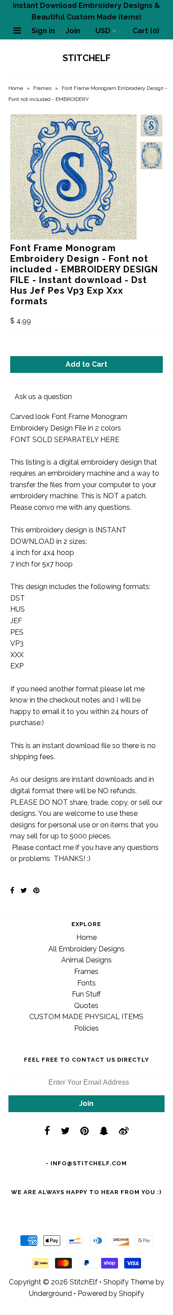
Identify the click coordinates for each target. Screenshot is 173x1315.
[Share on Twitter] (23, 890)
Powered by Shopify (111, 1293)
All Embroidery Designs (86, 949)
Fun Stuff (86, 994)
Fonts (86, 983)
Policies (86, 1028)
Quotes (86, 1005)
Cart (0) (146, 31)
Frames (42, 88)
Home (15, 88)
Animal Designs (86, 960)
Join (73, 31)
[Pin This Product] (36, 890)
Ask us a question (43, 396)
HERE (109, 439)
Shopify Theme (128, 1282)
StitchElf (86, 58)
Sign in (43, 31)
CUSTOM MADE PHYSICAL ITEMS (86, 1016)
